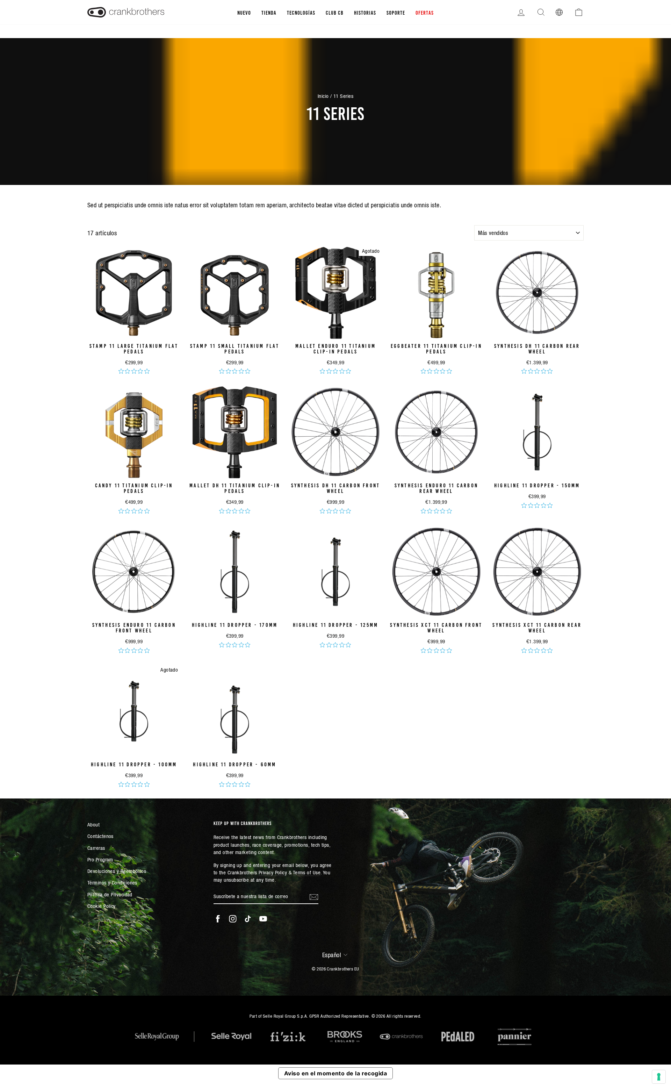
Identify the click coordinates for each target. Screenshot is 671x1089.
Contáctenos (100, 836)
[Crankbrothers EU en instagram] (233, 919)
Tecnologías (301, 12)
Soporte (396, 12)
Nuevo (244, 12)
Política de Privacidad (109, 894)
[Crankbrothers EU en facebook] (218, 919)
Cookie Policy (101, 906)
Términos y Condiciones (112, 883)
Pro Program (100, 859)
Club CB (335, 12)
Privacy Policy (273, 872)
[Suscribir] (313, 896)
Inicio (323, 96)
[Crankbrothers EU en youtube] (263, 919)
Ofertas (425, 12)
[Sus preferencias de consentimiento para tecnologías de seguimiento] (658, 1076)
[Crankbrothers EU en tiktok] (248, 919)
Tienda (268, 12)
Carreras (96, 848)
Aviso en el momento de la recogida (335, 1073)
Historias (365, 12)
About (93, 825)
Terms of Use (306, 872)
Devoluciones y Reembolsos (116, 871)
